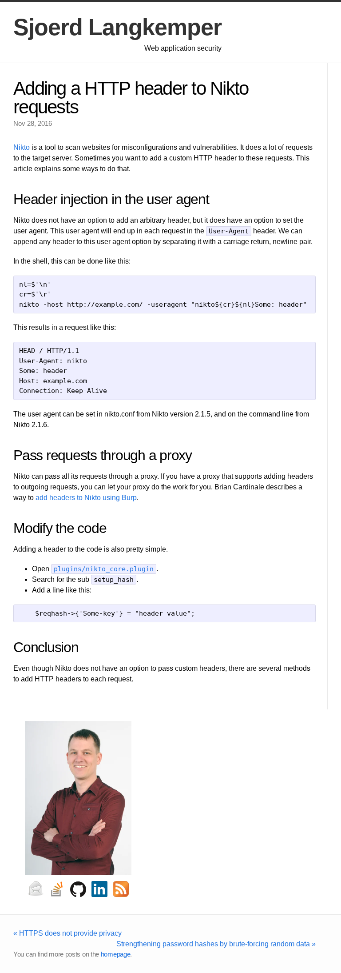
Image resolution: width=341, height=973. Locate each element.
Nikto (21, 147)
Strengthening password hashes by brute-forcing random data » (216, 944)
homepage (116, 954)
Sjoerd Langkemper (117, 27)
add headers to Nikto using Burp (86, 497)
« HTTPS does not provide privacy (67, 933)
